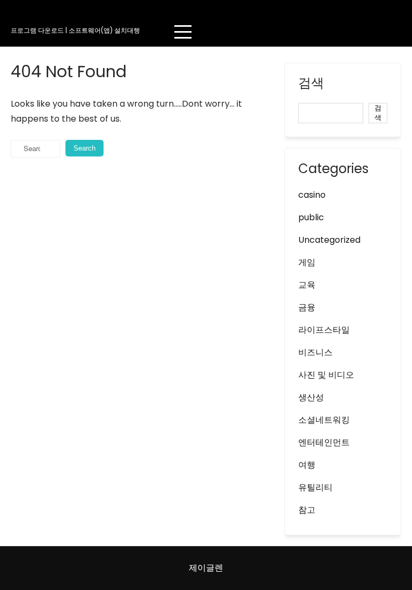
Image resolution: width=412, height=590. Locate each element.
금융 (306, 307)
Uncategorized (329, 240)
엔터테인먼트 (324, 442)
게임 (306, 262)
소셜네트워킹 (324, 420)
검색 (311, 84)
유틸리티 (315, 487)
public (311, 217)
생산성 (311, 397)
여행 (306, 465)
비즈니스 (315, 352)
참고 (306, 510)
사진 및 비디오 (326, 375)
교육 (306, 285)
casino (312, 195)
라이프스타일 (324, 330)
